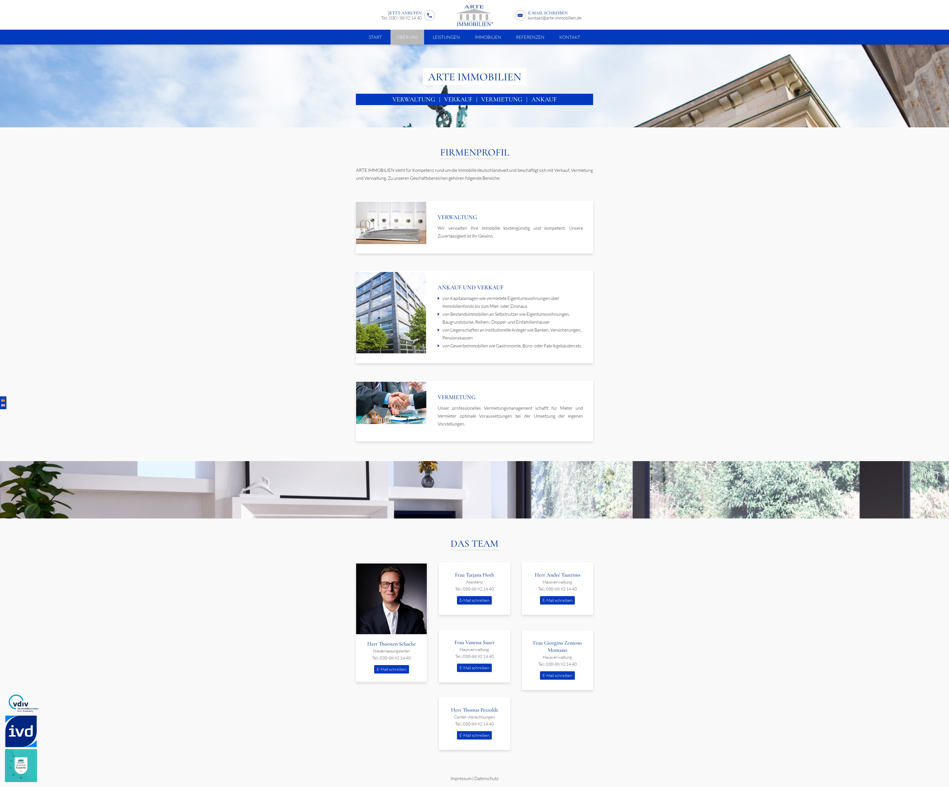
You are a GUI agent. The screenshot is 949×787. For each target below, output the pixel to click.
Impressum (461, 778)
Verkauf (458, 99)
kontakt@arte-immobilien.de (555, 18)
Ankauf (544, 99)
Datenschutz (486, 778)
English (3, 405)
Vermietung (501, 99)
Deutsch (3, 400)
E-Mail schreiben (392, 669)
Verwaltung (413, 99)
